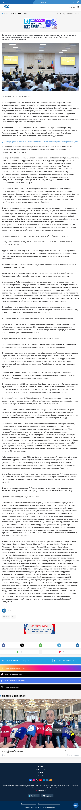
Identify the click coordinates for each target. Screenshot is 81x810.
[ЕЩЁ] (77, 7)
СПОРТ (72, 7)
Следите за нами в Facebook (15, 681)
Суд (13, 616)
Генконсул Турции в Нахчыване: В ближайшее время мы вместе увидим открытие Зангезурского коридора (41, 142)
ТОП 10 (40, 775)
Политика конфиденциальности (49, 804)
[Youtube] (40, 780)
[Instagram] (33, 780)
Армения (6, 616)
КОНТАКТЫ (40, 770)
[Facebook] (30, 780)
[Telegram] (44, 780)
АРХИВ (40, 772)
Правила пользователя (28, 804)
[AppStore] (47, 796)
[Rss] (50, 780)
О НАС (40, 767)
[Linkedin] (47, 780)
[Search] (73, 2)
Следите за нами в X (12, 687)
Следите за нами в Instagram (14, 668)
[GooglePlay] (34, 796)
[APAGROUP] (40, 790)
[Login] (78, 2)
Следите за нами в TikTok (13, 674)
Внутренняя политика (69, 14)
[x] (37, 780)
